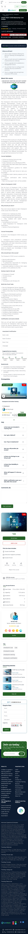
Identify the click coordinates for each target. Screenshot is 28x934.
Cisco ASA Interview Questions (12, 842)
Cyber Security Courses (13, 875)
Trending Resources (6, 881)
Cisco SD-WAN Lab (10, 860)
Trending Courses (6, 862)
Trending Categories (6, 869)
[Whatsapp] (8, 702)
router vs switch (12, 896)
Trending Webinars (6, 847)
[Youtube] (13, 923)
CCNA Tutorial (5, 915)
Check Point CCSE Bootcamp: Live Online (6, 15)
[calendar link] (3, 396)
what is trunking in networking (9, 884)
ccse (16, 647)
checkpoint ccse (8, 647)
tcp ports (20, 896)
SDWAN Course (7, 867)
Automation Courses (8, 873)
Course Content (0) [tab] (14, 45)
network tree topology (19, 893)
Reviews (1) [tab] (23, 45)
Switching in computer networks (10, 909)
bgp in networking (12, 886)
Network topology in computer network (13, 910)
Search (24, 2)
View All (14, 694)
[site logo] (12, 10)
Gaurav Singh (15, 672)
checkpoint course (9, 651)
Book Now (23, 10)
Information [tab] (5, 45)
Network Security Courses (19, 872)
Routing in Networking (19, 904)
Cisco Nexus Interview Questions (17, 836)
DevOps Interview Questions (9, 835)
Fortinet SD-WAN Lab (7, 857)
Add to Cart (14, 543)
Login (17, 6)
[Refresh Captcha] (21, 725)
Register (23, 6)
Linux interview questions (15, 833)
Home (3, 14)
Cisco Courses (16, 876)
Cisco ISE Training (21, 866)
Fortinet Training (5, 872)
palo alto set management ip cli (11, 903)
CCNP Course (10, 866)
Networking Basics (6, 849)
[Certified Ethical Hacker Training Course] (7, 679)
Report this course (14, 569)
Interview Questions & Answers (9, 822)
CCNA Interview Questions (8, 842)
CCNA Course (16, 867)
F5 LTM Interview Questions (15, 829)
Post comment (7, 506)
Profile (14, 635)
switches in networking (15, 885)
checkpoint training (9, 654)
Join (21, 754)
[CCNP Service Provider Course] (7, 672)
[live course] (14, 391)
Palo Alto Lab (20, 860)
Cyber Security (17, 849)
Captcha (5, 723)
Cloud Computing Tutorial (17, 913)
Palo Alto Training (12, 879)
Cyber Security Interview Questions (10, 830)
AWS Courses (14, 877)
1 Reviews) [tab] (14, 28)
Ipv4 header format (19, 908)
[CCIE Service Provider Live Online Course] (7, 687)
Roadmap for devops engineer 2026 (13, 898)
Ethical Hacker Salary (7, 906)
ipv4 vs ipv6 (4, 895)
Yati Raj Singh (10, 31)
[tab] (14, 427)
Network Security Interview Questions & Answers (12, 844)
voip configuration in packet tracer (12, 905)
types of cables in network (10, 901)
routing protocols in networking (10, 898)
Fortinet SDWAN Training (8, 864)
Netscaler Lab (18, 857)
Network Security (9, 14)
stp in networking (21, 899)
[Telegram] (16, 923)
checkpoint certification (10, 658)
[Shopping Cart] (2, 6)
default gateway (13, 892)
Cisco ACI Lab (12, 858)
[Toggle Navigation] (3, 10)
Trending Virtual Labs (7, 854)
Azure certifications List (11, 912)
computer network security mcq (10, 825)
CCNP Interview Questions (15, 840)
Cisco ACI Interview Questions (13, 831)
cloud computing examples (11, 901)
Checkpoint (16, 14)
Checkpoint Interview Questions (11, 837)
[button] (14, 419)
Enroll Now (22, 415)
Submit (7, 729)
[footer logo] (6, 922)
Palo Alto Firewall (14, 851)
